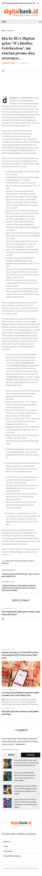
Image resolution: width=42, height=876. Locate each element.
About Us (7, 842)
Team (6, 846)
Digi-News (10, 30)
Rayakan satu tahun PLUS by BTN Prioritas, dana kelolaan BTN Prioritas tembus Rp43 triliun (20, 655)
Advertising (8, 851)
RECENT (11, 755)
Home (4, 30)
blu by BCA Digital (20, 561)
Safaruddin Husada (9, 63)
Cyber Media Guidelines (12, 856)
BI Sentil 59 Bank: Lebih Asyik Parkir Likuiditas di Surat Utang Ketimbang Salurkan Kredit (26, 763)
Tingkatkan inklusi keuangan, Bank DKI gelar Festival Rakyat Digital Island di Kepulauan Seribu (19, 588)
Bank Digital (10, 561)
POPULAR (31, 755)
